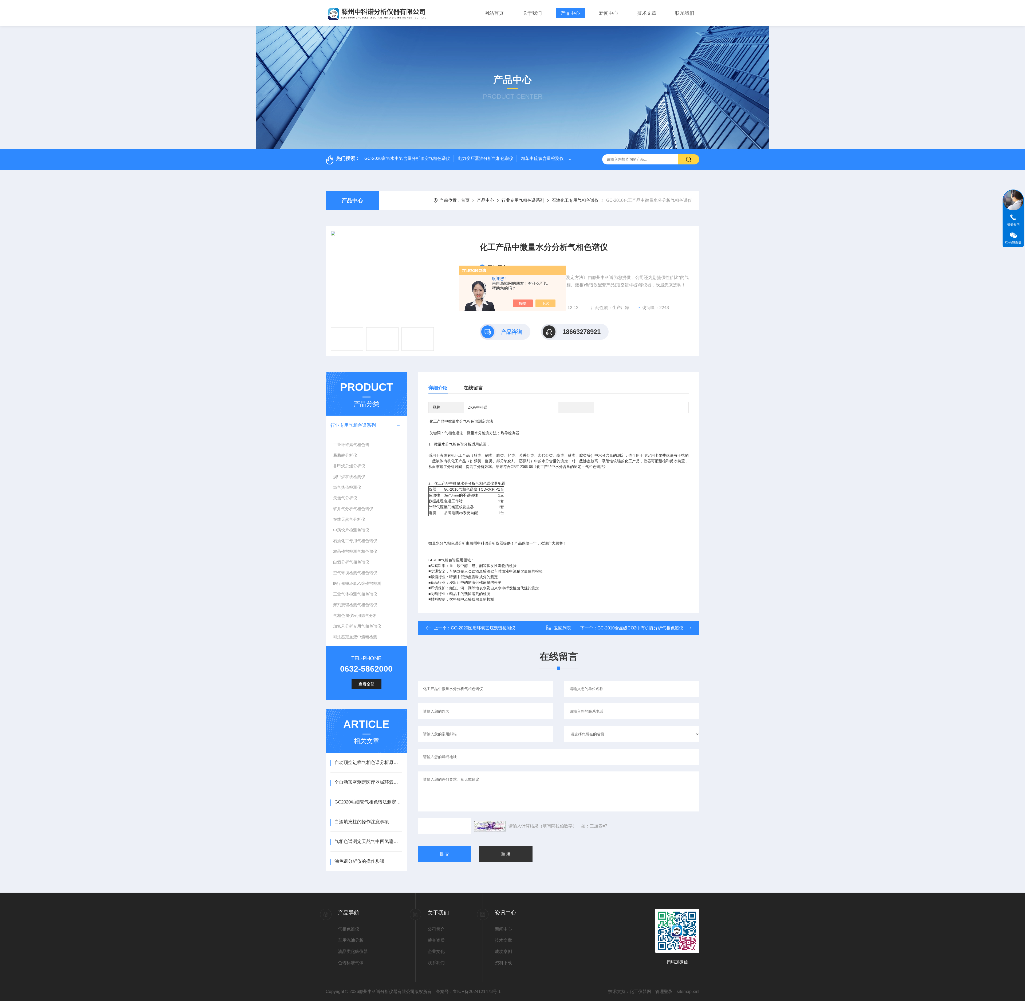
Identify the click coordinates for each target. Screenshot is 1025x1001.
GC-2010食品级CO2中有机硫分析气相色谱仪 (640, 628)
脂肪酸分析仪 (345, 455)
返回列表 (562, 628)
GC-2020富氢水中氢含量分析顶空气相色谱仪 (407, 158)
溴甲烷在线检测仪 (349, 476)
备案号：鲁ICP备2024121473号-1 (468, 991)
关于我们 (532, 13)
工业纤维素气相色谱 (351, 444)
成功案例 (503, 951)
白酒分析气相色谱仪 (351, 562)
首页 (465, 200)
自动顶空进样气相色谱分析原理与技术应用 (368, 762)
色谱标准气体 (351, 962)
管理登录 (663, 991)
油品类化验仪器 (353, 951)
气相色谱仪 (348, 929)
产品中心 (570, 13)
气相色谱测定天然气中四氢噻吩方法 (368, 841)
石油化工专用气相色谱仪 (575, 200)
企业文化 (436, 951)
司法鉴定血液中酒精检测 (355, 637)
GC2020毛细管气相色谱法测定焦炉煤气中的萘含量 (368, 802)
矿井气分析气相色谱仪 (353, 508)
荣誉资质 (436, 940)
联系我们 (684, 13)
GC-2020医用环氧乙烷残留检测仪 (483, 628)
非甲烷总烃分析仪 (349, 466)
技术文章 (646, 13)
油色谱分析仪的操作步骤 (359, 861)
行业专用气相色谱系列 (523, 200)
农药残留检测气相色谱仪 (355, 551)
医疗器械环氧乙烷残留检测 (357, 583)
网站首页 (494, 13)
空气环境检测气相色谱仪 (355, 572)
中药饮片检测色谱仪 (351, 530)
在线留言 (473, 388)
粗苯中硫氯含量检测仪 (542, 158)
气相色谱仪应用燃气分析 (355, 615)
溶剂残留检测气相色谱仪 (355, 604)
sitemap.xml (688, 991)
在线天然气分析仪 (349, 519)
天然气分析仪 (345, 498)
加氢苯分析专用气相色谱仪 (357, 626)
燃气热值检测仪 (347, 487)
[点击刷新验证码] (490, 826)
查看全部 (366, 684)
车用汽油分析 (351, 940)
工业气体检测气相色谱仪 (355, 594)
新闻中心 (608, 13)
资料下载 (503, 962)
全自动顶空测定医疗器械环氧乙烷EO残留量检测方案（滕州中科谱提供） (368, 782)
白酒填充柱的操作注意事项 (361, 821)
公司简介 (436, 929)
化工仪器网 (640, 991)
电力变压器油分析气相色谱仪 (485, 158)
